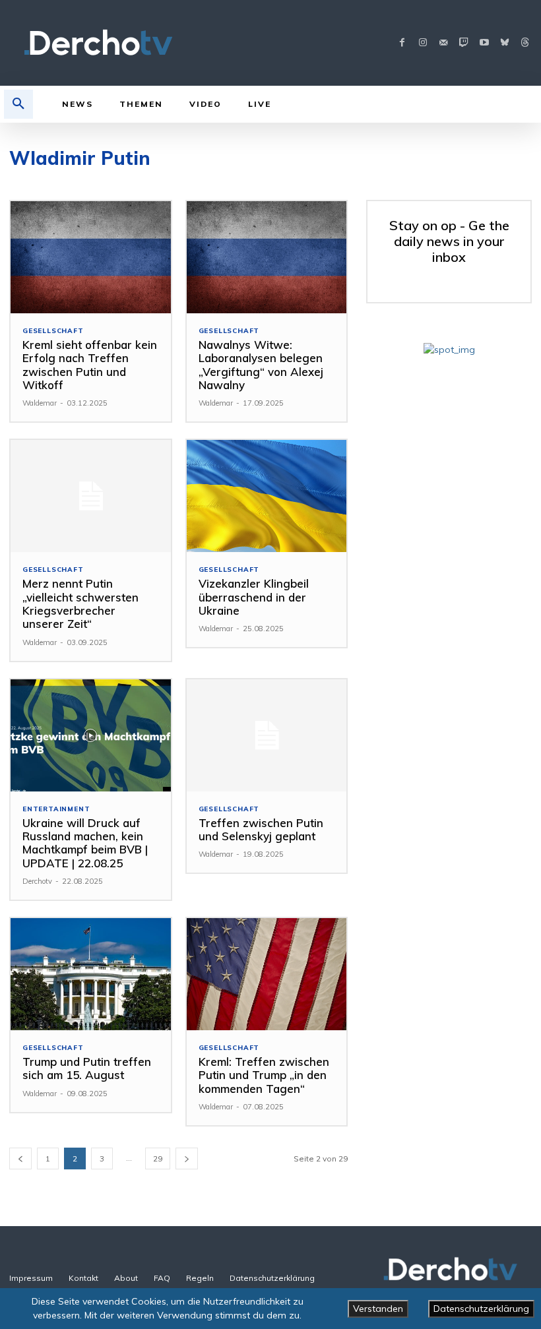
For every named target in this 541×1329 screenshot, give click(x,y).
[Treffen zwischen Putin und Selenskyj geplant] (267, 735)
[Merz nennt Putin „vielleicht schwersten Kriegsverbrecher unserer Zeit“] (91, 496)
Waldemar (39, 403)
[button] (18, 104)
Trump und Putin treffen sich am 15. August (86, 1068)
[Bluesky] (504, 43)
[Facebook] (402, 43)
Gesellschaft (53, 331)
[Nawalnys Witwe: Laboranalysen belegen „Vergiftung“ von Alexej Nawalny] (267, 257)
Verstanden (378, 1308)
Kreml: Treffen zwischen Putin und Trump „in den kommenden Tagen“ (264, 1075)
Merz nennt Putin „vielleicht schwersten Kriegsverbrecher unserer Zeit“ (80, 603)
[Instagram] (423, 43)
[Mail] (443, 43)
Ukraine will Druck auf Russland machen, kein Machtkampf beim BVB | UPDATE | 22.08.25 (85, 843)
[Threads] (525, 43)
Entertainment (56, 809)
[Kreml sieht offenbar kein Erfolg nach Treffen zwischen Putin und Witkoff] (91, 257)
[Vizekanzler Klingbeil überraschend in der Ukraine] (267, 496)
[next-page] (186, 1158)
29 (157, 1158)
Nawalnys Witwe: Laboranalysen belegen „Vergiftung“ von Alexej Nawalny (261, 365)
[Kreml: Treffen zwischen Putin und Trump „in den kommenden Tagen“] (267, 974)
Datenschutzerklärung (481, 1308)
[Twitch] (463, 43)
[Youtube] (484, 43)
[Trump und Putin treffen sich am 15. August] (91, 974)
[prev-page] (20, 1158)
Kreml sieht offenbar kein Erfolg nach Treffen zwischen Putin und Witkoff (89, 365)
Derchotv (37, 881)
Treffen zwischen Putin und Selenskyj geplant (261, 829)
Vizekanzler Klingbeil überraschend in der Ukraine (254, 596)
